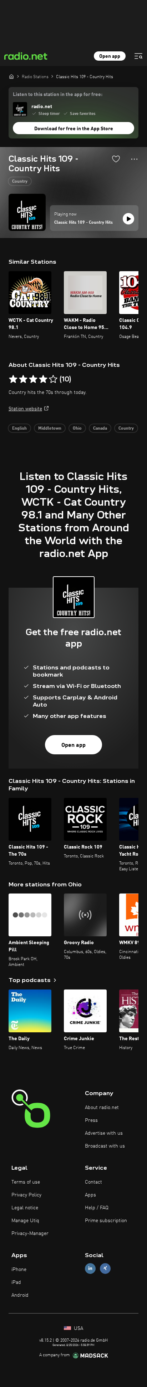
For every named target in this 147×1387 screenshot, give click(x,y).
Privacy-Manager (30, 1233)
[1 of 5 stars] (13, 379)
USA (77, 1328)
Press (91, 1120)
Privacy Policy (26, 1195)
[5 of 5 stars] (53, 379)
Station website (25, 408)
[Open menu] (138, 56)
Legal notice (24, 1207)
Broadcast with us (105, 1146)
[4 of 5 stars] (43, 379)
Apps (90, 1195)
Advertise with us (104, 1133)
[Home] (11, 76)
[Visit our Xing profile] (105, 1268)
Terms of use (25, 1182)
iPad (16, 1282)
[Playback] (128, 218)
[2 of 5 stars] (23, 379)
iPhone (18, 1269)
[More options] (134, 159)
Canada (100, 428)
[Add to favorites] (116, 158)
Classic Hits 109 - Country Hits (83, 223)
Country (19, 181)
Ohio (77, 428)
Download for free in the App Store (73, 128)
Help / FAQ (96, 1207)
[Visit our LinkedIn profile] (90, 1268)
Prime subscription (106, 1220)
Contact (93, 1182)
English (19, 428)
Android (20, 1295)
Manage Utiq (25, 1220)
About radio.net (102, 1107)
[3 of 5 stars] (33, 379)
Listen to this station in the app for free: (57, 94)
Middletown (49, 428)
